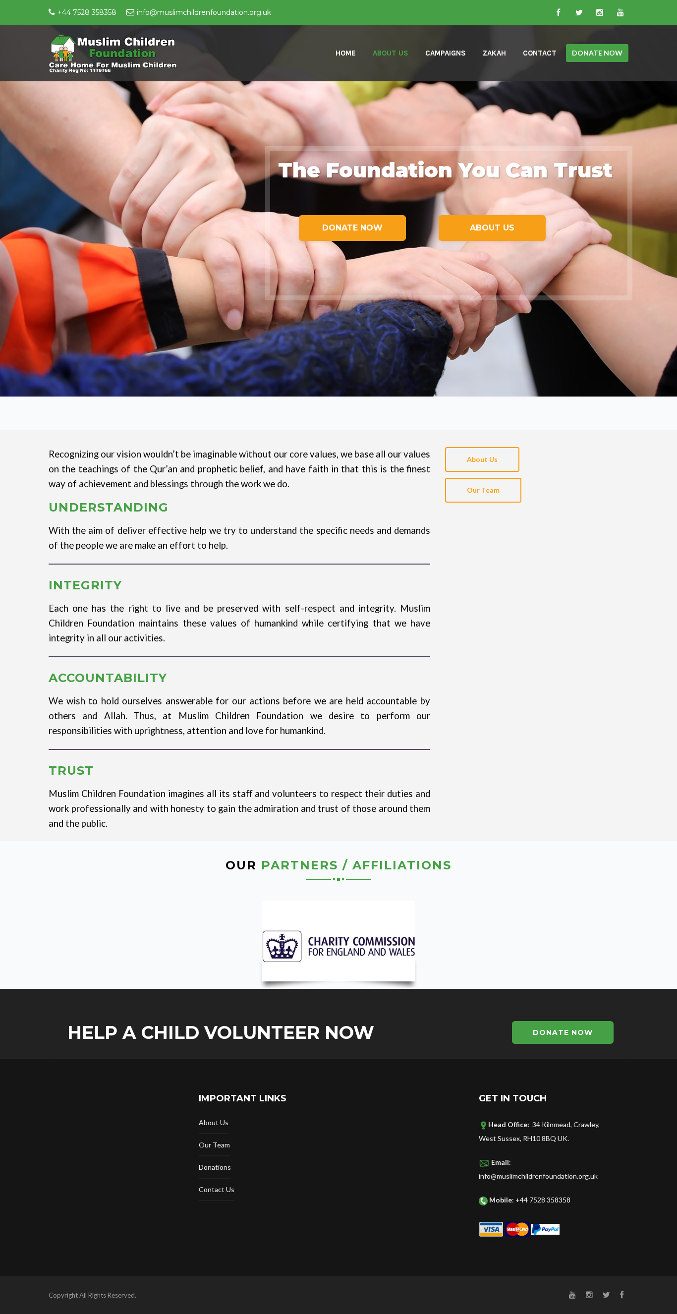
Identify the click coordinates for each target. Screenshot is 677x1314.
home (346, 53)
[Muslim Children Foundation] (113, 53)
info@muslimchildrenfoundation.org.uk (204, 12)
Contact (540, 53)
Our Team (214, 1145)
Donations (215, 1167)
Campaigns (445, 53)
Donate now (597, 53)
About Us (390, 53)
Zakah (494, 53)
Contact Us (216, 1189)
